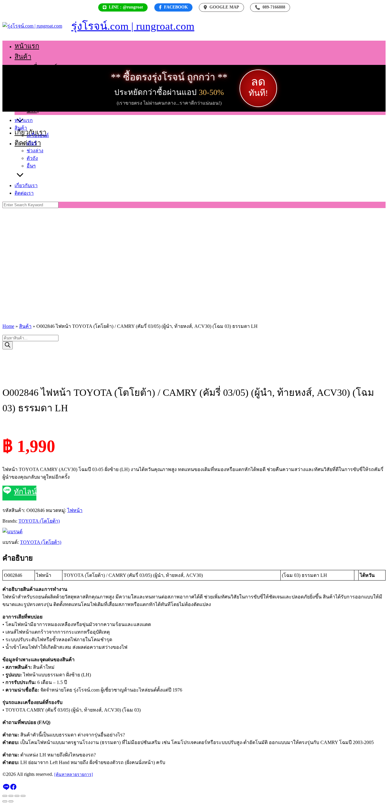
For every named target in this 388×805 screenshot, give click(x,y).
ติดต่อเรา (24, 193)
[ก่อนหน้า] (4, 801)
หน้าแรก (27, 46)
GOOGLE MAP (224, 7)
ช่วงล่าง (38, 88)
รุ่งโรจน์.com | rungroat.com (132, 26)
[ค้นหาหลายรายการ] (73, 774)
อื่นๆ (33, 109)
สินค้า (23, 56)
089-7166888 (270, 7)
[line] (6, 788)
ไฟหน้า (74, 510)
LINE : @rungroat (126, 7)
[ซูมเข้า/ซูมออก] (4, 796)
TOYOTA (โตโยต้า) (39, 521)
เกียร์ (34, 78)
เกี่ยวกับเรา (26, 185)
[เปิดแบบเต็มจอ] (10, 796)
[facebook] (13, 788)
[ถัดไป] (10, 801)
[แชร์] (17, 796)
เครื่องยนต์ (42, 67)
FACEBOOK (176, 7)
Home (8, 326)
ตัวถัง (34, 99)
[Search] (7, 345)
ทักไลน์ (25, 492)
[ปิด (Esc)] (23, 796)
